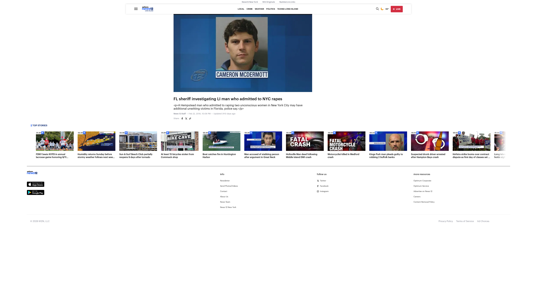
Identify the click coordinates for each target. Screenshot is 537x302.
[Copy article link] (190, 118)
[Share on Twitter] (186, 118)
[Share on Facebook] (182, 118)
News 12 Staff (180, 114)
